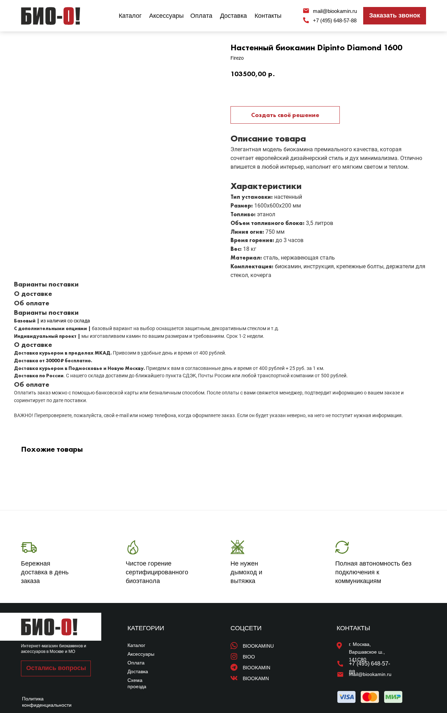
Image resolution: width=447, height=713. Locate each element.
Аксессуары (166, 15)
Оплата (201, 15)
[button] (394, 15)
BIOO (249, 657)
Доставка (233, 15)
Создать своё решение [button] (285, 115)
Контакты (268, 15)
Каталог (130, 15)
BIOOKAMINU (258, 646)
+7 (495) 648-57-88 (335, 20)
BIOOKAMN (256, 678)
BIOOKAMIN (256, 667)
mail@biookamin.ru (335, 11)
